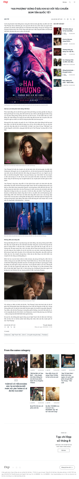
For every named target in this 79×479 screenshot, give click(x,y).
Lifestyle (65, 85)
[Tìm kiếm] (70, 2)
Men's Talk (66, 64)
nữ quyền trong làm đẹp (33, 334)
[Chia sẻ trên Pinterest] (68, 19)
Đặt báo (65, 2)
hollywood (7, 334)
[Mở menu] (74, 2)
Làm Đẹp (65, 43)
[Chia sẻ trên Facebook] (65, 19)
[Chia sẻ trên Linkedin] (74, 19)
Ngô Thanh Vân (16, 334)
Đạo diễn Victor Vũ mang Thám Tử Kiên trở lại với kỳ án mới (52, 375)
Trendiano (45, 334)
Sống (64, 54)
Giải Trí (6, 19)
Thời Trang (65, 34)
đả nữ (24, 334)
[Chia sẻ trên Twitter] (71, 19)
